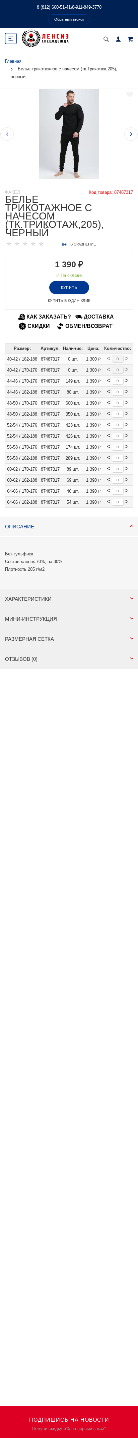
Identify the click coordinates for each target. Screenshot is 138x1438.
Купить (69, 288)
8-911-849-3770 (86, 7)
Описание (19, 526)
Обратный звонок (69, 19)
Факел (12, 192)
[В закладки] (129, 95)
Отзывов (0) (21, 659)
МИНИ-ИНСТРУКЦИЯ (31, 619)
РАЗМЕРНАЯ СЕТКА (29, 639)
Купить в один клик (69, 301)
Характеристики (28, 599)
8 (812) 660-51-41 (54, 7)
